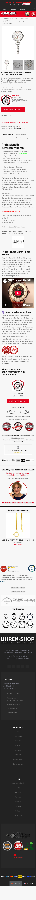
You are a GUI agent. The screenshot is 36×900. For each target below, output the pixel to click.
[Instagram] (18, 666)
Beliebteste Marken (18, 588)
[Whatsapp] (22, 666)
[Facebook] (13, 666)
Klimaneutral (15, 435)
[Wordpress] (9, 666)
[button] (13, 7)
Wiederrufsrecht (18, 442)
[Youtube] (27, 666)
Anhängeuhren (13, 18)
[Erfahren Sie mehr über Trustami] (2, 581)
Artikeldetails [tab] (21, 134)
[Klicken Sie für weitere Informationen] (18, 574)
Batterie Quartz (23, 18)
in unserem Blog (13, 373)
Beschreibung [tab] (8, 134)
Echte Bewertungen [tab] (23, 138)
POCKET (20, 394)
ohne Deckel (6, 20)
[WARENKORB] (22, 8)
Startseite (5, 18)
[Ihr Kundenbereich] (28, 8)
